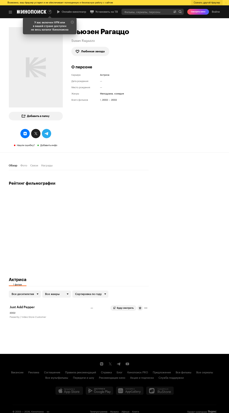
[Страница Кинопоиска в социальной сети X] (110, 364)
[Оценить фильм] (140, 308)
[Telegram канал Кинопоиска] (119, 364)
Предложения (162, 372)
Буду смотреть (125, 308)
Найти (180, 12)
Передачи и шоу (83, 377)
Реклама (33, 372)
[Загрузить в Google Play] (99, 391)
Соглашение (52, 372)
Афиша (125, 411)
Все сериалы (204, 372)
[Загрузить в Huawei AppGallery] (129, 391)
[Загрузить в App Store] (69, 391)
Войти (216, 11)
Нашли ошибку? (26, 145)
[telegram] (46, 133)
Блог (120, 372)
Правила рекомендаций (80, 372)
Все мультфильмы (56, 377)
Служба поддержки (171, 377)
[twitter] (35, 133)
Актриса (104, 74)
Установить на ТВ (106, 11)
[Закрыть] (72, 22)
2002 (105, 99)
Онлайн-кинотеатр (74, 11)
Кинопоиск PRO (137, 372)
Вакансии (17, 372)
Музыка (114, 411)
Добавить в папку (38, 116)
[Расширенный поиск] (174, 12)
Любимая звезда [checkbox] (93, 51)
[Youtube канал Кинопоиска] (127, 364)
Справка (106, 372)
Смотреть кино (198, 12)
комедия (119, 93)
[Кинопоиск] (31, 11)
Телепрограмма (98, 411)
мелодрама (106, 93)
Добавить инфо (48, 145)
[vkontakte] (25, 133)
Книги (135, 411)
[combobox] (146, 12)
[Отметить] (146, 308)
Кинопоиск (37, 411)
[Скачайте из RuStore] (160, 391)
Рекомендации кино (112, 377)
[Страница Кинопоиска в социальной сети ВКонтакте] (101, 364)
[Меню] (10, 12)
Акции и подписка (142, 377)
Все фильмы (183, 372)
